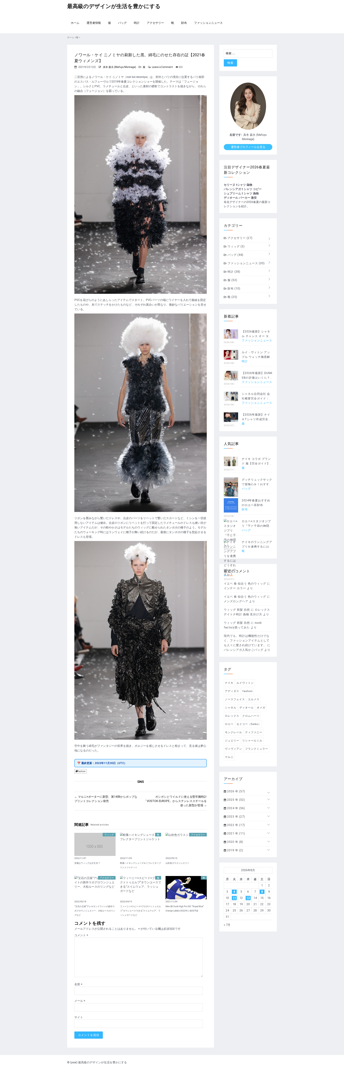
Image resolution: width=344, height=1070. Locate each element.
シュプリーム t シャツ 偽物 (241, 193)
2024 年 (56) (235, 808)
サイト (78, 1017)
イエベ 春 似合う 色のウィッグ (245, 583)
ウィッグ (109, 834)
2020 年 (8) (234, 842)
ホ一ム (75, 23)
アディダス (232, 691)
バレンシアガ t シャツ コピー (243, 189)
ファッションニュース (208, 23)
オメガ (261, 707)
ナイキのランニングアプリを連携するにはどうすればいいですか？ (257, 546)
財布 (184, 23)
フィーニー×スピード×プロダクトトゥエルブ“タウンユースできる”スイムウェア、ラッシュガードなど (140, 910)
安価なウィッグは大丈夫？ (87, 863)
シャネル (230, 707)
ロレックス (232, 715)
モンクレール (233, 732)
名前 (78, 984)
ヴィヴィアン (233, 748)
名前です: (236, 135)
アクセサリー (155, 23)
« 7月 (227, 925)
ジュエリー (232, 740)
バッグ (122, 23)
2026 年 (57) (235, 791)
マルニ (229, 757)
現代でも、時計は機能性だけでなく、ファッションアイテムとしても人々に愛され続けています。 (246, 640)
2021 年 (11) (235, 833)
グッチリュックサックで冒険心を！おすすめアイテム (257, 484)
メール (79, 1000)
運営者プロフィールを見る (248, 147)
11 (234, 898)
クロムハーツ (250, 715)
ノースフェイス (235, 699)
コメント (81, 935)
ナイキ (229, 682)
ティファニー (253, 732)
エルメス (253, 699)
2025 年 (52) (235, 799)
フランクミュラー (256, 748)
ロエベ (229, 724)
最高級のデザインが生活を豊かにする (114, 6)
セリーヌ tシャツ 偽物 (238, 184)
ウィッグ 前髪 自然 (237, 609)
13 (248, 898)
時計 (137, 23)
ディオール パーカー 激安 (240, 197)
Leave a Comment (162, 67)
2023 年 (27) (235, 816)
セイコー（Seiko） (248, 724)
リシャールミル (252, 740)
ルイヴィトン (245, 682)
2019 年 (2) (234, 850)
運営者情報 (94, 23)
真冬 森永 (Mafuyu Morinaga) (119, 67)
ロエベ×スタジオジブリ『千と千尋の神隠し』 (256, 526)
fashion (81, 771)
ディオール (246, 707)
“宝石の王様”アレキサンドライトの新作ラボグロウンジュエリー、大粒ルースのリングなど (94, 910)
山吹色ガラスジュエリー (177, 863)
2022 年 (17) (235, 825)
